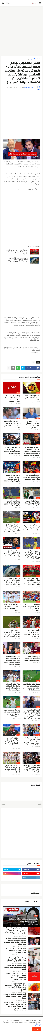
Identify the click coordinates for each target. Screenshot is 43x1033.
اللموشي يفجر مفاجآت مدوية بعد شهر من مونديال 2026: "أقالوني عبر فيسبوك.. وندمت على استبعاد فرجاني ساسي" (31, 451)
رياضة (27, 59)
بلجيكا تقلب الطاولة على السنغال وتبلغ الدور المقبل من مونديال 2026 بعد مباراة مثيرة (31, 687)
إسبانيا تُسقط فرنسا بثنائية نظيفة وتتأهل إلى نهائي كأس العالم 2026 (31, 477)
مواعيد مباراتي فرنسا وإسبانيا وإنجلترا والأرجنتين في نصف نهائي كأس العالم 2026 (12, 478)
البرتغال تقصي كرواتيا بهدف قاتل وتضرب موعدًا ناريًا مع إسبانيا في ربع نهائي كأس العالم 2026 (12, 633)
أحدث (39, 804)
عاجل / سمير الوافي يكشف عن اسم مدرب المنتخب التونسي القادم (31, 658)
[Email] (13, 368)
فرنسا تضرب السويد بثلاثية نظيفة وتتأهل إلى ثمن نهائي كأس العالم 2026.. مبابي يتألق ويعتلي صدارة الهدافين (31, 714)
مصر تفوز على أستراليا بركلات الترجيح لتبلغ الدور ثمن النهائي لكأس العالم (31, 607)
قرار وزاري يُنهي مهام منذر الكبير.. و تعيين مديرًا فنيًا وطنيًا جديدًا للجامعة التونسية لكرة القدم (12, 742)
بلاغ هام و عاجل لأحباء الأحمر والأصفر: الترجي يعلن (32, 397)
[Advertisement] (21, 30)
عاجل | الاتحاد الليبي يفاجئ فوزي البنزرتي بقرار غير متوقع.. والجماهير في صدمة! (33, 424)
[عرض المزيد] (9, 368)
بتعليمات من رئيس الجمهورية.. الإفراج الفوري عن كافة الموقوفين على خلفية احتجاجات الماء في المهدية (15, 976)
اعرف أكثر (38, 1024)
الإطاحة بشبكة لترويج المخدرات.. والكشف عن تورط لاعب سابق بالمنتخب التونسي (12, 398)
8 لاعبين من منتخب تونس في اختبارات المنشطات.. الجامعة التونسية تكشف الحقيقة (11, 607)
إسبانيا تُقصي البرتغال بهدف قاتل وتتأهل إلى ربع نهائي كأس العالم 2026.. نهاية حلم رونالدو (12, 528)
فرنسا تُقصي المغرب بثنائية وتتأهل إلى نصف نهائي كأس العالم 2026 (12, 503)
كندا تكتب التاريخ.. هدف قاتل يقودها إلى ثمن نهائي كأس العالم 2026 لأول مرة (31, 769)
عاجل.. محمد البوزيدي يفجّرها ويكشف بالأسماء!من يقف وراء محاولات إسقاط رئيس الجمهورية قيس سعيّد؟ (15, 941)
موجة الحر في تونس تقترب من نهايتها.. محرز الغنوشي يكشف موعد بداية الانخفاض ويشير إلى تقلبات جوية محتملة (15, 931)
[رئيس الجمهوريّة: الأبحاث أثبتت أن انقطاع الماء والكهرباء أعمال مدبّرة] (34, 997)
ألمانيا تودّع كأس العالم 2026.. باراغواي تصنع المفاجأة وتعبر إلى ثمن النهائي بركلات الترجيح (31, 741)
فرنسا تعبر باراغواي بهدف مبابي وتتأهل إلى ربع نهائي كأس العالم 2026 (12, 554)
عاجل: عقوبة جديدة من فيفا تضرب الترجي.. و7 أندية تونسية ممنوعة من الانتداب (31, 528)
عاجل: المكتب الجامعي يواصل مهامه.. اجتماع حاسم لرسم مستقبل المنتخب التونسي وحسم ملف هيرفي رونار (12, 660)
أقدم (3, 804)
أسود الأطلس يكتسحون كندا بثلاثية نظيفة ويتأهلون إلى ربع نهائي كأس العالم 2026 (17, 251)
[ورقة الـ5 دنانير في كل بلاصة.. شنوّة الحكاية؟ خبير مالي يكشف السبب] (34, 968)
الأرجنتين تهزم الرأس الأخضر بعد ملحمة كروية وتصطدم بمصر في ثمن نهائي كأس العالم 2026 (18, 259)
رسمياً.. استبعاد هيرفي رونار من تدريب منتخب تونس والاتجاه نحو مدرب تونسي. (12, 769)
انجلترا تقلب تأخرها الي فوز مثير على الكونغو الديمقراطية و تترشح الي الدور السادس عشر (12, 687)
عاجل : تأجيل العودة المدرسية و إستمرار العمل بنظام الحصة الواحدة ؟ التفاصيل (15, 950)
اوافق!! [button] (36, 1029)
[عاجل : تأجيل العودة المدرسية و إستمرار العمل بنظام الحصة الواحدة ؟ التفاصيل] (34, 951)
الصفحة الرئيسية (35, 59)
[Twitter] (23, 368)
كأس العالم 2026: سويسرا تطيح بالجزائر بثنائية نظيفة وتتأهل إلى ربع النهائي (31, 633)
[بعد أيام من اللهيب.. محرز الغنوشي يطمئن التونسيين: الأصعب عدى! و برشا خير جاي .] (34, 960)
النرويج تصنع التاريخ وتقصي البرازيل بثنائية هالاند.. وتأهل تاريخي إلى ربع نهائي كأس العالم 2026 (32, 555)
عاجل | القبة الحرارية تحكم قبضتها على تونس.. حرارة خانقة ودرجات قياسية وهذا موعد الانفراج (15, 987)
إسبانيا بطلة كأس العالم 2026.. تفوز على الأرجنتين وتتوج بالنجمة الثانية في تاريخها (12, 424)
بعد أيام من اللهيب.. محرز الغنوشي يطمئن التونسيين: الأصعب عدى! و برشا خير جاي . (16, 959)
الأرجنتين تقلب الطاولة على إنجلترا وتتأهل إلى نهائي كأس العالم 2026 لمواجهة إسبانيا (12, 450)
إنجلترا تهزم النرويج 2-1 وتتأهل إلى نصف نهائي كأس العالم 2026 (32, 503)
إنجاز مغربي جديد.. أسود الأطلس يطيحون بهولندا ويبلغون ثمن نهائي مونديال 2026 (12, 713)
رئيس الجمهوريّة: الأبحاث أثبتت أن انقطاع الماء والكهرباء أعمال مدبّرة (14, 996)
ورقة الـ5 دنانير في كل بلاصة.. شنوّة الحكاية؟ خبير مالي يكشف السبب (15, 967)
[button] (40, 3)
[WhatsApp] (18, 368)
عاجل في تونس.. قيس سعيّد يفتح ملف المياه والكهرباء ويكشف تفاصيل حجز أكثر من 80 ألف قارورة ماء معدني (14, 1005)
